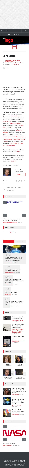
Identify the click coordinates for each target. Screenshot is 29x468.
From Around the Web (9, 272)
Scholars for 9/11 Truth (17, 143)
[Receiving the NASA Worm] (14, 433)
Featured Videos (9, 222)
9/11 (20, 130)
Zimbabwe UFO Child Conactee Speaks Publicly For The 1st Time (18, 411)
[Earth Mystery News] (8, 40)
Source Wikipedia (10, 145)
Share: (5, 181)
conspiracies (6, 121)
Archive (22, 464)
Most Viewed (9, 241)
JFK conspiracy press (15, 123)
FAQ (24, 461)
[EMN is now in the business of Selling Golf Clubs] (7, 318)
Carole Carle (8, 364)
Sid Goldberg (20, 377)
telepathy (5, 132)
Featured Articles (9, 61)
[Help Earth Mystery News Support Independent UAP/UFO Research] (7, 327)
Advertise (6, 460)
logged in (12, 232)
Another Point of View (11, 60)
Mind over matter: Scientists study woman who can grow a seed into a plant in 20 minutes (14, 281)
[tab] (8, 242)
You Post (15, 222)
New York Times (15, 116)
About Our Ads (12, 464)
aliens (17, 130)
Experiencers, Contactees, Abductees (17, 330)
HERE (18, 151)
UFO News (19, 332)
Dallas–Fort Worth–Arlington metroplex (13, 136)
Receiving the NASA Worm (9, 443)
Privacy (15, 462)
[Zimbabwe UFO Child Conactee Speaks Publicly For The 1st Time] (7, 413)
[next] (24, 215)
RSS (18, 461)
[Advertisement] (14, 14)
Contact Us (18, 464)
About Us (7, 464)
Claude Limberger (19, 62)
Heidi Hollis (20, 364)
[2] (15, 141)
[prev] (5, 215)
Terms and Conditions (8, 462)
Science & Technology (20, 340)
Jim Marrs (9, 55)
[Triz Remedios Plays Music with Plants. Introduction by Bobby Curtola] (14, 209)
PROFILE (19, 174)
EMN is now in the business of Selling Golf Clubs (14, 34)
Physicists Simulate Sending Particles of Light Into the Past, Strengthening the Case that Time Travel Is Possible (14, 259)
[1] (10, 121)
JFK (11, 127)
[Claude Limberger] (7, 172)
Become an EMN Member (14, 460)
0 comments (16, 64)
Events (18, 60)
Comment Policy (21, 462)
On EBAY (13, 161)
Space (13, 341)
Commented (20, 241)
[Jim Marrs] (14, 74)
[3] (4, 145)
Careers (21, 461)
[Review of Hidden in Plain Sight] (7, 341)
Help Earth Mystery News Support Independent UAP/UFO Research (18, 326)
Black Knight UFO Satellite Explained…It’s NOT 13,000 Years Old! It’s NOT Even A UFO (14, 303)
